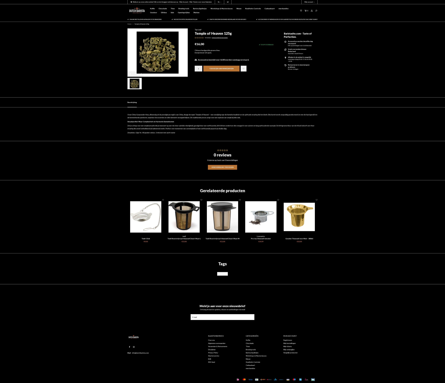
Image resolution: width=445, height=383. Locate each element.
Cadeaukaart (270, 9)
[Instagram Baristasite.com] (134, 347)
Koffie (152, 9)
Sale (172, 12)
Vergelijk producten (290, 353)
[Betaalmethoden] (238, 380)
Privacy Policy (213, 353)
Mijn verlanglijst (289, 350)
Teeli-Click (146, 239)
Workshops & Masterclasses (222, 9)
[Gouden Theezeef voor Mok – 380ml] (299, 217)
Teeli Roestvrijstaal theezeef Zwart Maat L (184, 239)
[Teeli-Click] (146, 217)
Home (129, 24)
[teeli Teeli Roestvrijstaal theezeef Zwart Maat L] (184, 217)
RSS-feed (211, 362)
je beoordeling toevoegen (220, 38)
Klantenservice (213, 356)
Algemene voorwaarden (216, 343)
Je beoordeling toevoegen (222, 167)
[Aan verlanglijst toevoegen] (243, 68)
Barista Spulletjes (200, 9)
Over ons (211, 340)
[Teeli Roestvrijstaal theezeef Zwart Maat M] (222, 217)
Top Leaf (198, 30)
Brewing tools (183, 9)
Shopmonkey (163, 380)
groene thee (222, 274)
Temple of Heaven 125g (141, 24)
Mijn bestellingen (289, 343)
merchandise (283, 9)
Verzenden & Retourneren (217, 346)
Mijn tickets (287, 346)
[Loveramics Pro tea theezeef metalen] (261, 217)
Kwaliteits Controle (253, 9)
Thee (173, 9)
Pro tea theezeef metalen (261, 239)
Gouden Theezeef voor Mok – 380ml (299, 239)
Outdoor (153, 12)
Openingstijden (184, 12)
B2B (209, 359)
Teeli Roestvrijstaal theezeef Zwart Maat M (222, 239)
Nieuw (239, 9)
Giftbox (164, 12)
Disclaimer (212, 350)
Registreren (287, 340)
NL (219, 2)
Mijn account (308, 2)
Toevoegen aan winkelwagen (221, 69)
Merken (196, 12)
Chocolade (163, 9)
